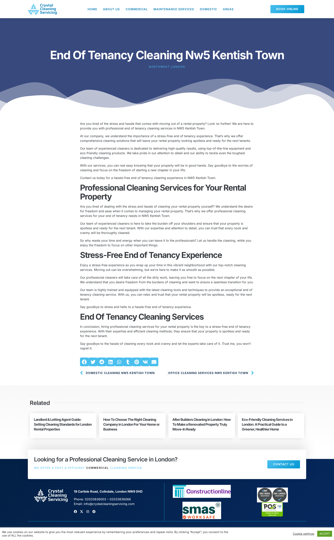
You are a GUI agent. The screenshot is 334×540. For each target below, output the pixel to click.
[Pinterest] (93, 511)
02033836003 (95, 499)
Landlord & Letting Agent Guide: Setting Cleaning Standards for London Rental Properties (63, 424)
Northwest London (167, 66)
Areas (228, 9)
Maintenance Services (173, 9)
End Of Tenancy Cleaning (125, 317)
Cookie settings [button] (303, 534)
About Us (111, 9)
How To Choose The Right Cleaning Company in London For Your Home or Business (131, 424)
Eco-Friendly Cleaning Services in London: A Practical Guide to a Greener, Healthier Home (267, 424)
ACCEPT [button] (325, 533)
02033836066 (120, 499)
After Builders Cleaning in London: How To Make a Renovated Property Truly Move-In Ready (201, 424)
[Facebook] (75, 511)
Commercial (137, 9)
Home (92, 9)
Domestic (208, 9)
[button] (84, 362)
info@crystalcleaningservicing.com (109, 504)
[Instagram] (87, 511)
